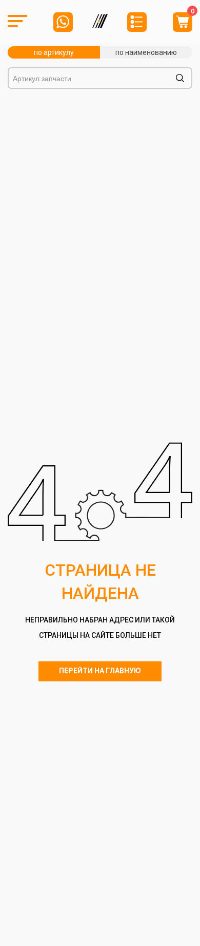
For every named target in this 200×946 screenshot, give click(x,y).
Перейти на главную (100, 671)
